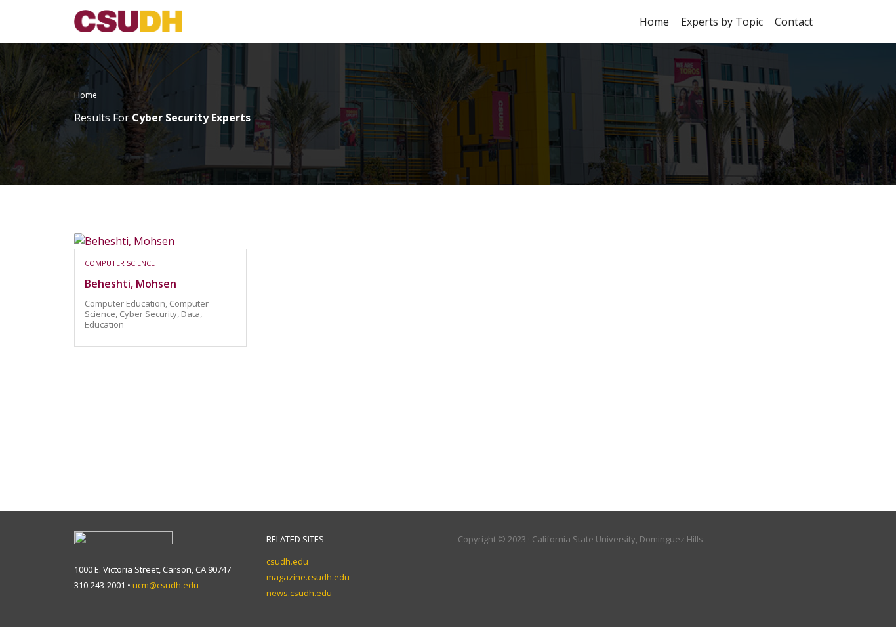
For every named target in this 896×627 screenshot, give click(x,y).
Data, (191, 314)
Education (104, 324)
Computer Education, (127, 303)
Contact (794, 21)
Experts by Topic (722, 21)
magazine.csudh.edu (308, 577)
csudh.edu (287, 561)
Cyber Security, (150, 314)
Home (654, 21)
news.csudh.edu (299, 593)
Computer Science (120, 263)
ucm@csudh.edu (165, 585)
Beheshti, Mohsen (130, 283)
